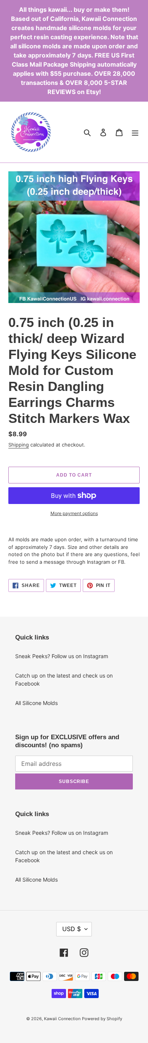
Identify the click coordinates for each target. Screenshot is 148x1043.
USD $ (71, 929)
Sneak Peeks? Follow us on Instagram (61, 656)
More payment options (74, 513)
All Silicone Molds (36, 703)
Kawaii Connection (62, 1018)
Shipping (18, 445)
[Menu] (135, 132)
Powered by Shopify (102, 1018)
